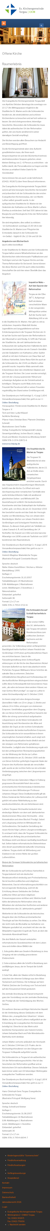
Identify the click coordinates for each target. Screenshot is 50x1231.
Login (4, 1207)
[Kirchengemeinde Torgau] (25, 9)
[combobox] (41, 25)
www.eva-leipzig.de (11, 444)
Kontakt (5, 1183)
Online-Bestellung (10, 402)
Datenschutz (8, 1192)
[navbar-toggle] (4, 23)
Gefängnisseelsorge (16, 1173)
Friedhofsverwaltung (16, 1160)
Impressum (7, 1187)
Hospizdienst (13, 1178)
